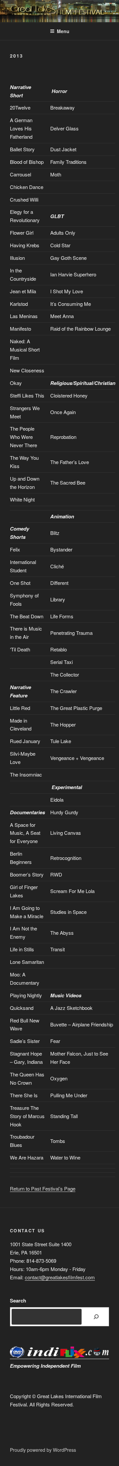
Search (18, 1300)
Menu (63, 31)
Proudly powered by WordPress (43, 1449)
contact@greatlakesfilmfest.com (60, 1277)
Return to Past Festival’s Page (42, 1188)
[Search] (96, 1317)
